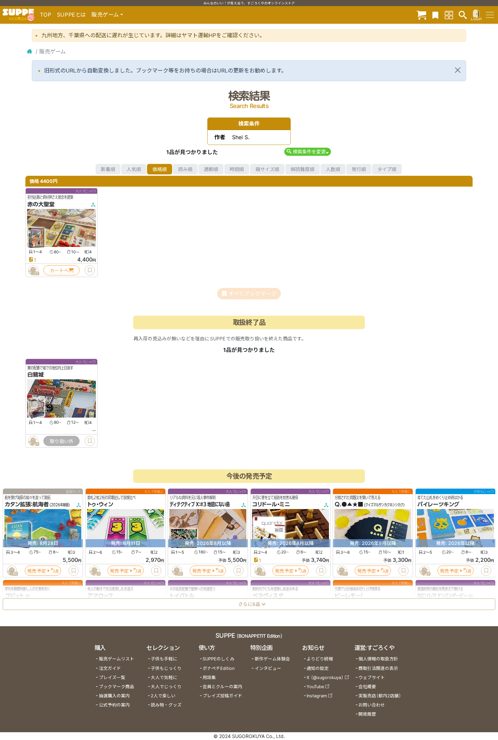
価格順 (159, 169)
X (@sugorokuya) (325, 677)
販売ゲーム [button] (105, 14)
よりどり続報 (320, 658)
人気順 (134, 169)
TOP (45, 14)
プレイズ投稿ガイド (222, 695)
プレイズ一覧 (112, 677)
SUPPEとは (71, 14)
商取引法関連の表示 (378, 668)
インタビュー (268, 668)
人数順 (333, 169)
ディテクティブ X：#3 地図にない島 (200, 504)
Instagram (317, 695)
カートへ (59, 270)
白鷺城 (35, 375)
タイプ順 (386, 169)
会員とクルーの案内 (222, 686)
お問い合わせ (371, 704)
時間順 (237, 169)
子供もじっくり (166, 668)
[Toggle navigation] (490, 15)
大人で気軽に (164, 677)
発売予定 (36, 571)
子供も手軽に (164, 658)
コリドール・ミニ (271, 504)
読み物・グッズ (166, 704)
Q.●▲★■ (349, 504)
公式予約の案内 (114, 704)
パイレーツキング (438, 504)
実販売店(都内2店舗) (379, 695)
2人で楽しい (163, 695)
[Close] (458, 70)
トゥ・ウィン (100, 504)
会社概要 (367, 686)
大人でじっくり (166, 686)
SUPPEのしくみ (218, 658)
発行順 (359, 169)
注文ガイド (110, 668)
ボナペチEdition (218, 668)
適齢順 (211, 169)
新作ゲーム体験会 (272, 658)
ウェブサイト (371, 677)
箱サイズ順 (267, 169)
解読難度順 (302, 169)
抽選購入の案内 (114, 695)
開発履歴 (367, 714)
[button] (307, 151)
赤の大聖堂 (41, 204)
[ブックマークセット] (435, 14)
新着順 (108, 169)
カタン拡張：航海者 (27, 504)
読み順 (185, 169)
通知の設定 (318, 668)
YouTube (315, 686)
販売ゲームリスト (116, 658)
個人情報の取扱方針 (378, 658)
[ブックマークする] (90, 270)
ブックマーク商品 (116, 686)
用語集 (209, 677)
